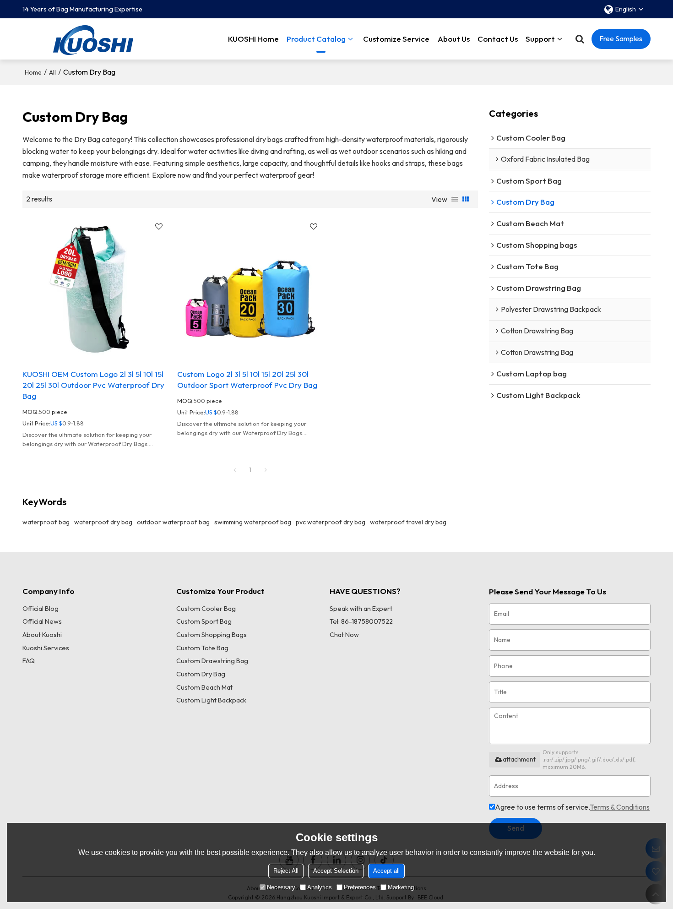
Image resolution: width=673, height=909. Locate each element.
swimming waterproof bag (252, 522)
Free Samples (620, 38)
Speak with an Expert (361, 608)
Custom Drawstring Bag (212, 661)
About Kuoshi (42, 635)
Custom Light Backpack (211, 700)
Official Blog (40, 608)
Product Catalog (316, 39)
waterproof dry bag (103, 522)
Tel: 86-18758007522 (361, 621)
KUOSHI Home (253, 39)
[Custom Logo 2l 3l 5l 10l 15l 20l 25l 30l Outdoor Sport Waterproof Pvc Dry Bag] (250, 288)
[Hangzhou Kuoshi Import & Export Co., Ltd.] (93, 39)
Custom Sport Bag (204, 621)
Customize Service (396, 39)
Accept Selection (335, 870)
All (52, 72)
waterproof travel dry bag (408, 522)
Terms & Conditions (620, 806)
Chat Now (344, 635)
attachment (519, 759)
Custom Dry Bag (200, 674)
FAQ (28, 661)
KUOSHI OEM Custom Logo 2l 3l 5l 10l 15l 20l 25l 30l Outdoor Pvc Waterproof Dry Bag (93, 384)
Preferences (360, 887)
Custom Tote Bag (202, 648)
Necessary (281, 887)
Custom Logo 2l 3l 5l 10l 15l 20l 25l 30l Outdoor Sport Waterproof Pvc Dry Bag (247, 379)
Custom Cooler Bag (206, 608)
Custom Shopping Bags (211, 635)
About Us (454, 39)
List (454, 199)
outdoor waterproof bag (173, 522)
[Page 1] (234, 470)
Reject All (286, 870)
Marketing (401, 887)
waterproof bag (46, 522)
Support (540, 39)
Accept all (386, 870)
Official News (42, 621)
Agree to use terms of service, (572, 806)
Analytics (319, 887)
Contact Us (498, 39)
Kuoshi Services (45, 648)
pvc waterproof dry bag (330, 522)
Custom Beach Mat (204, 687)
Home (33, 72)
